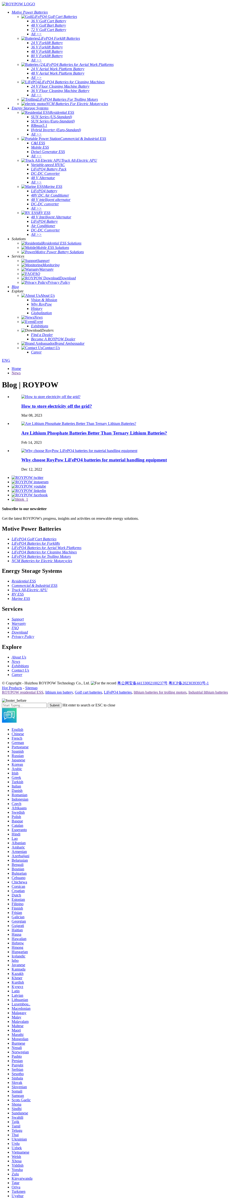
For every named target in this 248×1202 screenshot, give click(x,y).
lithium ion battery (59, 692)
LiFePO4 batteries (118, 692)
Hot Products (12, 688)
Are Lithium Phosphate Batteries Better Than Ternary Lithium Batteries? (94, 433)
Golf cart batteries (88, 692)
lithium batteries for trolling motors (160, 692)
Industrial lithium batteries (208, 692)
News (16, 373)
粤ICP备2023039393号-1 (189, 683)
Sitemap (31, 688)
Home (16, 369)
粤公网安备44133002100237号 (142, 683)
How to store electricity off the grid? (56, 406)
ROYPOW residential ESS (22, 692)
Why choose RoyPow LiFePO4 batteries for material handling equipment (94, 459)
